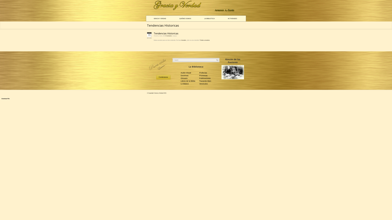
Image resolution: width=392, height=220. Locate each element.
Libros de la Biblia (188, 81)
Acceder (183, 40)
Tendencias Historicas (166, 33)
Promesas (203, 76)
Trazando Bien (205, 81)
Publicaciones (205, 78)
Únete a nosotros (205, 40)
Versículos (203, 84)
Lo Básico (185, 84)
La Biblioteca (209, 18)
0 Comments (168, 35)
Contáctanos (163, 77)
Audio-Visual (186, 73)
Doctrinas (184, 76)
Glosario (184, 78)
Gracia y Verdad (160, 18)
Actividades (232, 18)
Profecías (203, 73)
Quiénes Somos (185, 18)
